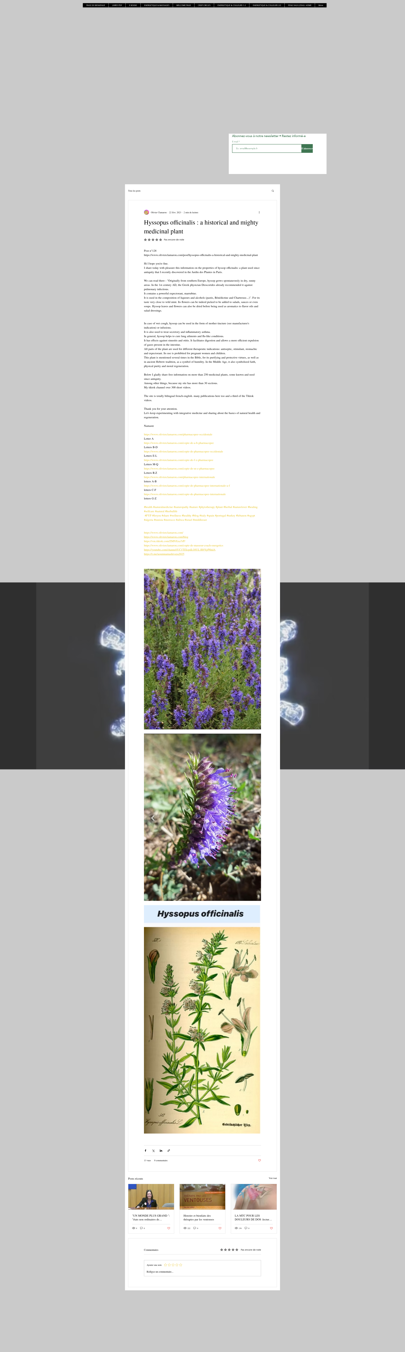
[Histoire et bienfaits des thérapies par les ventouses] (202, 1197)
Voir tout (273, 1178)
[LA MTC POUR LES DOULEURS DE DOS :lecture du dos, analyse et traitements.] (254, 1197)
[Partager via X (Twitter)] (153, 1150)
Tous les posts (134, 190)
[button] (272, 190)
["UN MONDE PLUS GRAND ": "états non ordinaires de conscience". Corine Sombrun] (151, 1197)
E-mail (235, 141)
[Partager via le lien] (168, 1150)
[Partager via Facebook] (145, 1150)
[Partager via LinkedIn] (160, 1150)
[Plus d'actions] (259, 212)
